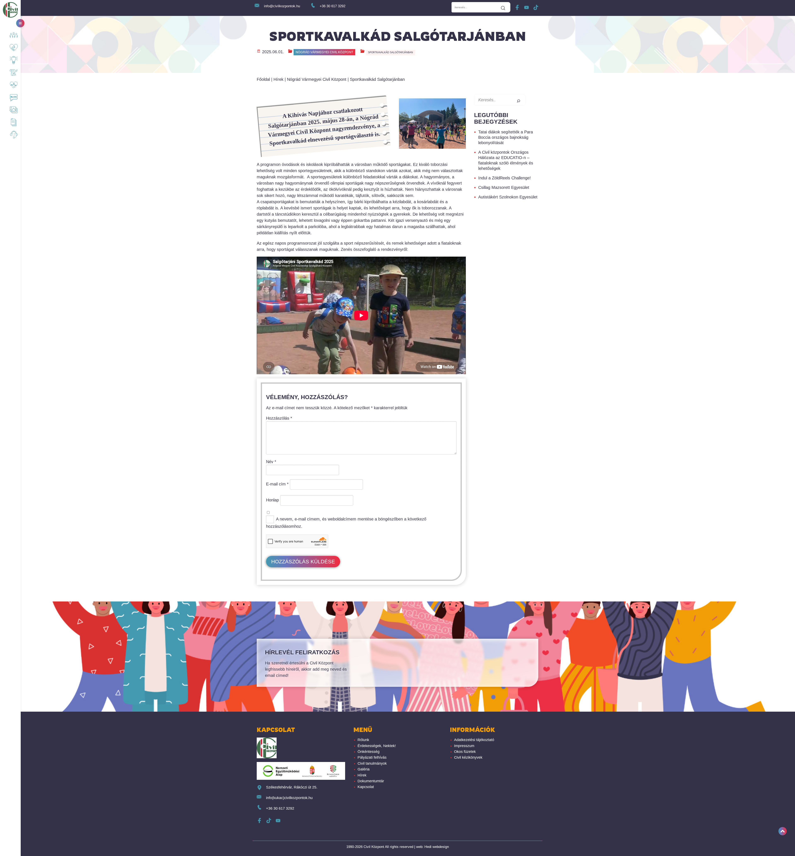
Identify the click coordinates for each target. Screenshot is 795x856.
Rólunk (363, 740)
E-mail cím (277, 484)
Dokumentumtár (371, 781)
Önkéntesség (368, 752)
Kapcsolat (366, 787)
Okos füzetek (465, 752)
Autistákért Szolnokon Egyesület (507, 197)
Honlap (272, 500)
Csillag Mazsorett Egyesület (503, 187)
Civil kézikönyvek (468, 757)
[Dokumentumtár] (12, 122)
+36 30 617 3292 (332, 6)
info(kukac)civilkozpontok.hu (289, 798)
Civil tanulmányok (372, 763)
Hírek (278, 79)
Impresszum (464, 746)
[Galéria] (12, 110)
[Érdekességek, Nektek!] (12, 60)
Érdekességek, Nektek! (377, 746)
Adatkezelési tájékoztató (474, 740)
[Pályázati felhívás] (12, 72)
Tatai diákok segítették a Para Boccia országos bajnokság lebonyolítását (505, 137)
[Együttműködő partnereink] (12, 47)
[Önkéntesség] (12, 85)
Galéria (364, 769)
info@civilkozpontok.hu (282, 6)
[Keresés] (517, 100)
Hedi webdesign (436, 847)
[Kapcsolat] (12, 134)
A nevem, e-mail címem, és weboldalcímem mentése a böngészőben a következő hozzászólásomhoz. (346, 523)
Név (271, 461)
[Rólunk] (12, 35)
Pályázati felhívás (372, 757)
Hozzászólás (279, 418)
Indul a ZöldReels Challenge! (504, 178)
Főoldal (263, 79)
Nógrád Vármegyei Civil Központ (324, 52)
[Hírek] (12, 97)
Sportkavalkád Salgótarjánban (390, 52)
